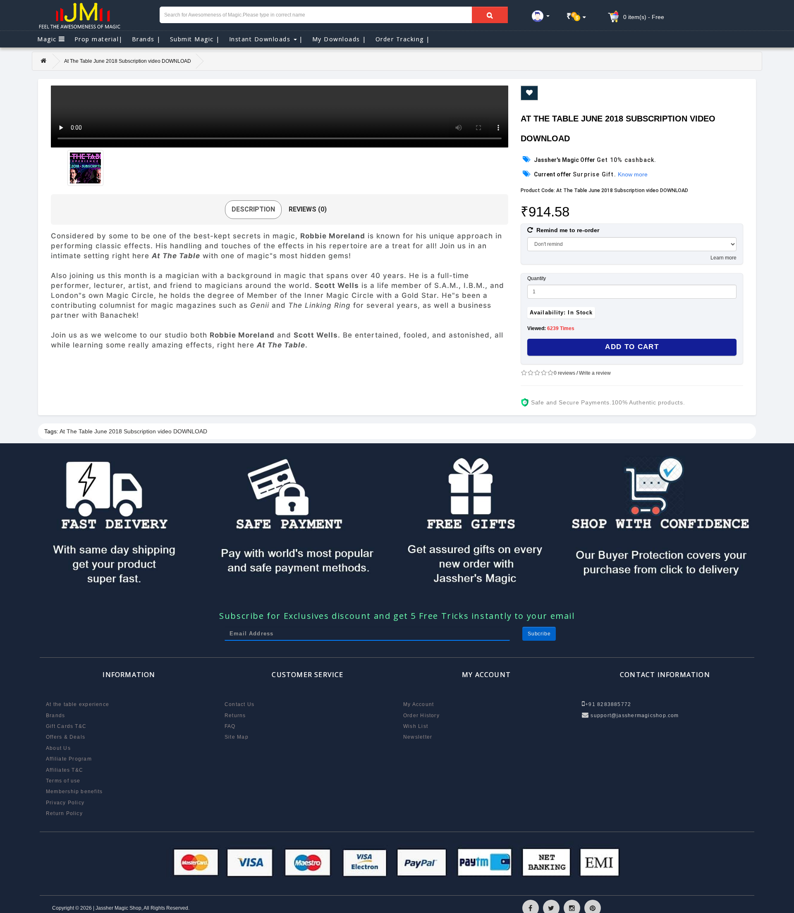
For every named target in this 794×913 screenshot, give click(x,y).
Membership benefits (74, 791)
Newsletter (417, 737)
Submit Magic (195, 39)
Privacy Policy (65, 803)
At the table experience (77, 704)
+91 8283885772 (608, 704)
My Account (418, 704)
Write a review (595, 373)
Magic (48, 39)
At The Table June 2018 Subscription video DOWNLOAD (133, 431)
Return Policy (64, 813)
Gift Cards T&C (66, 726)
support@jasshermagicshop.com (634, 715)
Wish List (415, 726)
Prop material (98, 39)
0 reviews (564, 373)
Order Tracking (402, 39)
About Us (58, 748)
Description (253, 209)
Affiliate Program (69, 759)
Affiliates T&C (64, 770)
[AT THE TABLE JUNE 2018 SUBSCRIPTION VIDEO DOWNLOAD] (85, 168)
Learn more (723, 258)
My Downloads (339, 39)
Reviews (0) (308, 209)
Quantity (536, 278)
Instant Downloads (266, 39)
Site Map (237, 737)
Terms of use (63, 781)
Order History (421, 715)
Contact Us (239, 704)
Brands (146, 39)
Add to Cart (632, 347)
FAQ (230, 726)
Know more (633, 174)
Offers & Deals (65, 737)
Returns (235, 715)
